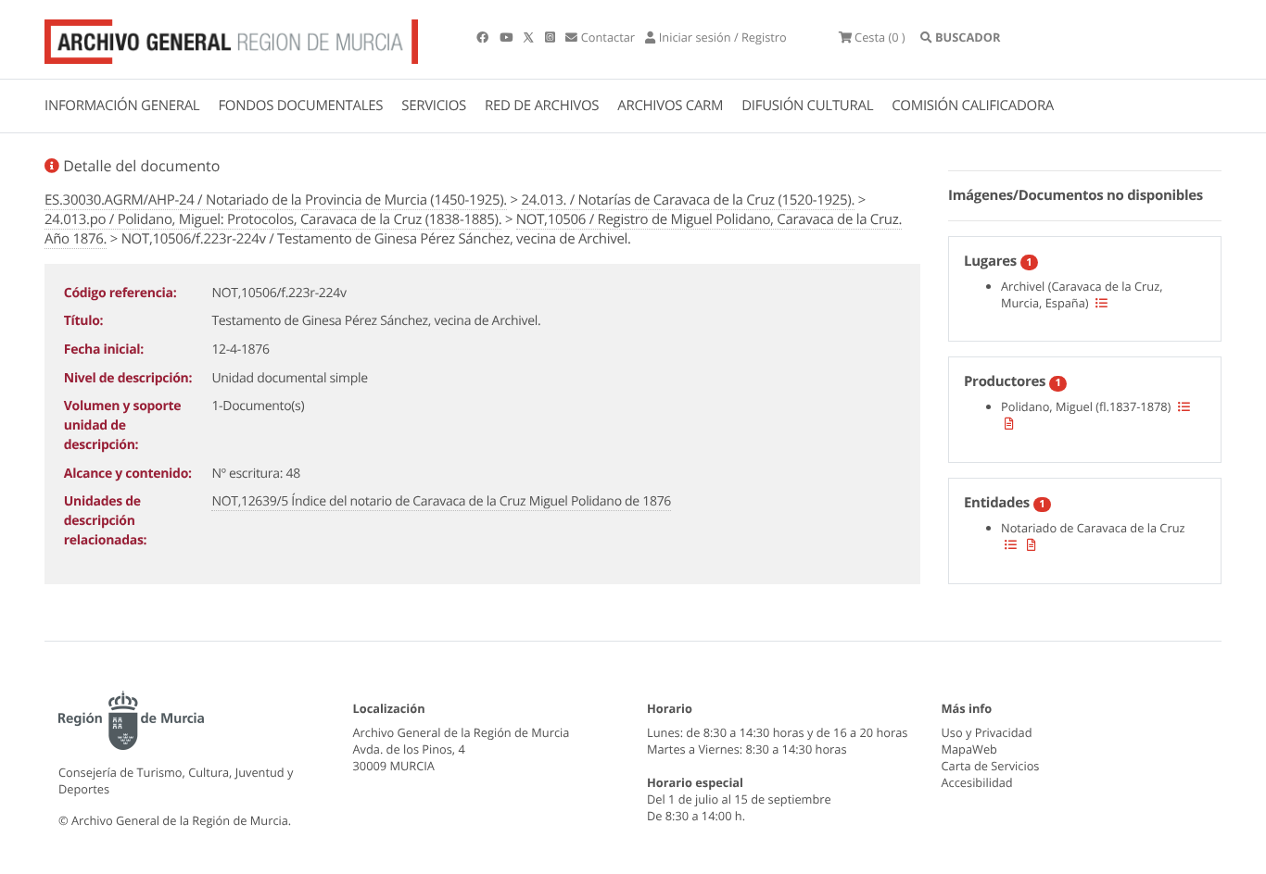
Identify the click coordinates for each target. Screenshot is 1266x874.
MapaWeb (969, 749)
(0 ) (880, 37)
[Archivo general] (231, 38)
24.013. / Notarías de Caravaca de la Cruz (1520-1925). (688, 200)
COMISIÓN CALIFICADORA (973, 105)
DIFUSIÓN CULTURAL (807, 105)
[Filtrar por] (1101, 302)
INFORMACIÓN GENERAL (121, 105)
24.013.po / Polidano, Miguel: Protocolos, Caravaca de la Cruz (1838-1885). (272, 219)
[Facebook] (483, 37)
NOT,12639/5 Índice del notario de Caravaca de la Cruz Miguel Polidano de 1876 (441, 501)
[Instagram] (551, 37)
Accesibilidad (977, 782)
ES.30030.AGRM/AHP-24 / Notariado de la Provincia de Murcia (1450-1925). (275, 200)
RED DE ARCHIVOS (542, 105)
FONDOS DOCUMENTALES (300, 105)
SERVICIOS (433, 105)
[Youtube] (507, 37)
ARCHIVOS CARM (670, 105)
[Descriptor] (1009, 423)
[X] (530, 37)
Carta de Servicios (991, 765)
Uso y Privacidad (987, 732)
